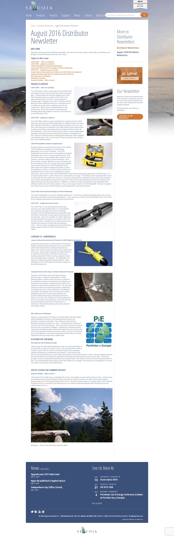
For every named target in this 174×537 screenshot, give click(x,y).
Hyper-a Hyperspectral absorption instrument (140, 4)
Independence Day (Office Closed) (46, 487)
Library (88, 15)
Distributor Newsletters (45, 25)
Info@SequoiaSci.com (38, 383)
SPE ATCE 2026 (106, 487)
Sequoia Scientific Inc (39, 5)
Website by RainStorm (136, 519)
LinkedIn (43, 511)
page (38, 109)
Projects (53, 15)
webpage (51, 325)
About (77, 15)
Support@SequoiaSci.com (61, 383)
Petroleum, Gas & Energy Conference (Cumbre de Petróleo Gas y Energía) (121, 496)
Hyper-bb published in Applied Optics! (48, 480)
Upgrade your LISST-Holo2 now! (45, 474)
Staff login (125, 519)
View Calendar (97, 503)
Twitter (32, 511)
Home (29, 15)
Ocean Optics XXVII (109, 479)
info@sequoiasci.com (136, 516)
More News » (45, 469)
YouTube (39, 511)
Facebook (36, 511)
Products (40, 15)
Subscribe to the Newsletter (126, 116)
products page (54, 137)
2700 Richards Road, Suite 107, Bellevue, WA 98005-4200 (78, 516)
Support (66, 15)
